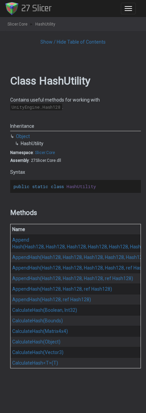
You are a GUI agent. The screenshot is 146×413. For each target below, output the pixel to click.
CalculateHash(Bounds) (37, 320)
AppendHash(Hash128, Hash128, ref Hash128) (62, 289)
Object (23, 136)
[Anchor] (7, 212)
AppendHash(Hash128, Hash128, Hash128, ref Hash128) (72, 278)
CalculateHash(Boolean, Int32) (44, 310)
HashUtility (45, 24)
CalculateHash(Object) (36, 342)
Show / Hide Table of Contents (73, 42)
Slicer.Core (17, 24)
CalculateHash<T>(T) (35, 363)
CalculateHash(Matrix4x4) (40, 331)
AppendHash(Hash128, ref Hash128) (51, 299)
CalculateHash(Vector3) (37, 352)
